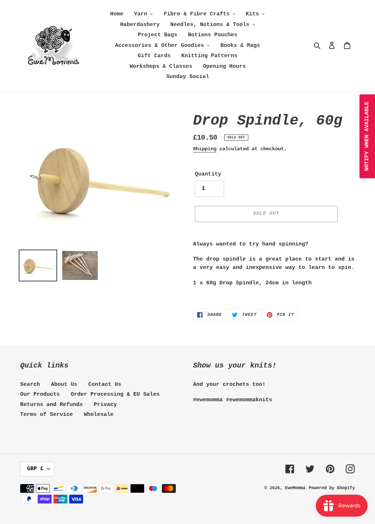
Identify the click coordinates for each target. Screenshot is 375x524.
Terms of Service (46, 415)
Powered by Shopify (332, 488)
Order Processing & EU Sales (115, 394)
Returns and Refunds (51, 405)
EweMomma (295, 488)
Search (30, 384)
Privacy (105, 405)
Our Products (40, 394)
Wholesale (99, 415)
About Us (64, 384)
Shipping (204, 149)
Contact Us (104, 384)
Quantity (208, 174)
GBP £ (35, 469)
